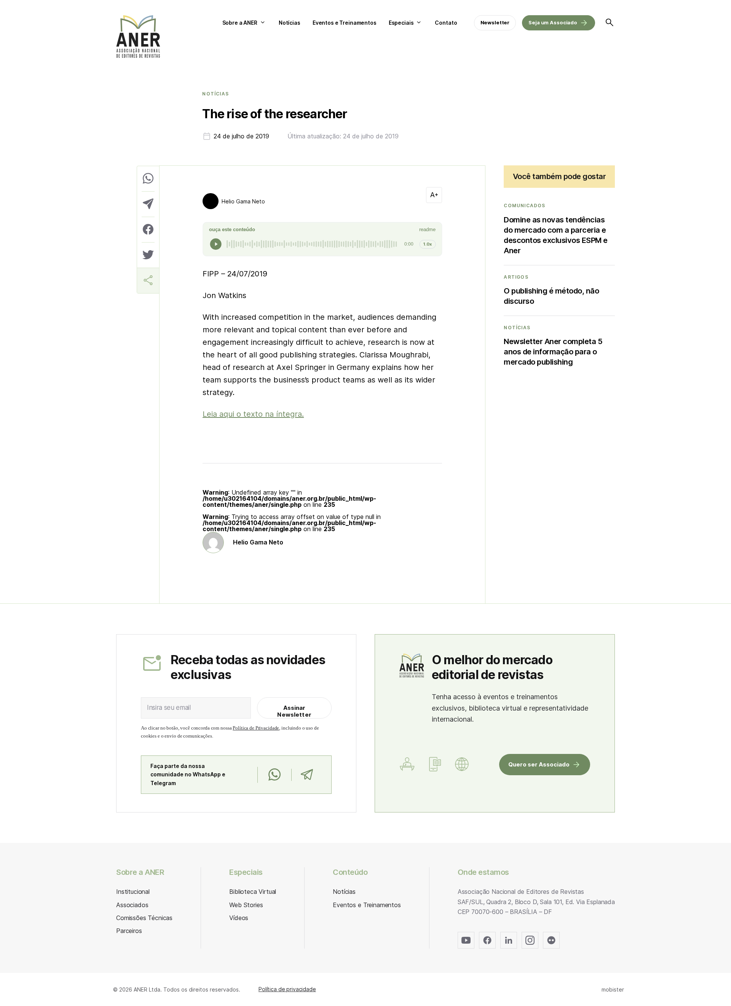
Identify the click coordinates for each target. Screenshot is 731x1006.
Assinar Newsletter (294, 711)
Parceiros (129, 931)
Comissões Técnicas (144, 918)
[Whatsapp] (274, 775)
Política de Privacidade (256, 728)
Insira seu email (169, 707)
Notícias (289, 22)
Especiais (401, 22)
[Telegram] (306, 775)
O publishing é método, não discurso (551, 296)
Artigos (516, 277)
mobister (613, 989)
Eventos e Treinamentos (345, 22)
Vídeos (238, 918)
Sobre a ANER (239, 22)
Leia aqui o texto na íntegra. (253, 414)
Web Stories (246, 905)
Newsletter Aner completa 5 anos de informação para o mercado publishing (553, 352)
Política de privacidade (287, 989)
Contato (446, 22)
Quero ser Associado (539, 764)
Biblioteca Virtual (252, 891)
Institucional (133, 891)
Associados (132, 905)
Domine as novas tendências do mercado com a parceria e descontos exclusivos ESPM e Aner (556, 235)
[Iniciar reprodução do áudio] (216, 244)
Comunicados (524, 205)
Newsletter (495, 22)
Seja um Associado (552, 22)
